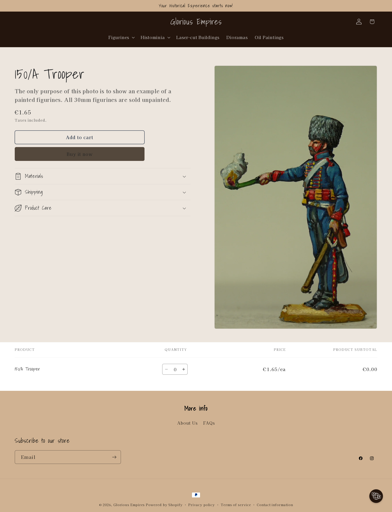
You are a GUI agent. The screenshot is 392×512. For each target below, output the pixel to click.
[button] (121, 37)
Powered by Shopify (164, 504)
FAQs (209, 423)
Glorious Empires (129, 504)
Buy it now (79, 154)
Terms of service (236, 504)
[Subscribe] (114, 457)
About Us (187, 423)
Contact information (275, 504)
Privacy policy (201, 504)
